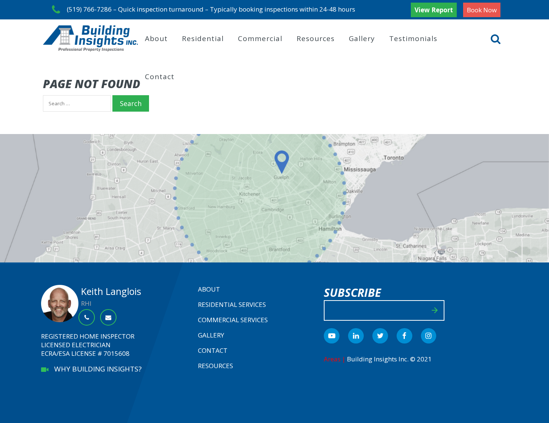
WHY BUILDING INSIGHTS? (95, 369)
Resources (316, 38)
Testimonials (413, 38)
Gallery (362, 38)
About (156, 38)
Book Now (482, 10)
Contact (159, 76)
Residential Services (232, 304)
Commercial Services (233, 319)
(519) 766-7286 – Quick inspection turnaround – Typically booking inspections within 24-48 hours (211, 8)
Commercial (260, 38)
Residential (203, 38)
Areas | (335, 359)
